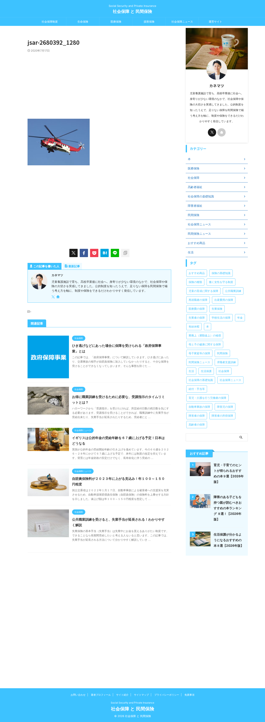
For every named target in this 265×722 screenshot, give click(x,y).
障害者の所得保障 (222, 415)
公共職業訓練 (233, 291)
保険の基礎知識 (221, 273)
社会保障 (223, 371)
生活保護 (206, 371)
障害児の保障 (225, 406)
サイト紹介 (122, 694)
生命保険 (82, 21)
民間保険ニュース (199, 362)
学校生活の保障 (221, 317)
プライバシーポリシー (166, 694)
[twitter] (73, 253)
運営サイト (215, 21)
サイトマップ (141, 694)
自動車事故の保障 (199, 406)
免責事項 (189, 694)
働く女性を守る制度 (221, 282)
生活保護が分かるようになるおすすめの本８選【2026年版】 (229, 540)
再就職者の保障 (198, 299)
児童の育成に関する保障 (203, 291)
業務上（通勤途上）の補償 (205, 335)
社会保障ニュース (182, 21)
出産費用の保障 (223, 299)
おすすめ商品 (197, 273)
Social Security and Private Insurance (132, 702)
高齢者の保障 (197, 424)
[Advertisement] (99, 83)
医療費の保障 (197, 308)
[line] (115, 253)
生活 (191, 371)
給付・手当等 (197, 389)
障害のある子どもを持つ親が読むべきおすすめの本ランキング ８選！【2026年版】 (228, 508)
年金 (240, 317)
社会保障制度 (50, 21)
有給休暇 (194, 326)
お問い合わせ (78, 694)
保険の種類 (195, 282)
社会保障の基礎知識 (201, 380)
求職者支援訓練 (226, 362)
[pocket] (94, 253)
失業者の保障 (197, 317)
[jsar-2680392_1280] (104, 253)
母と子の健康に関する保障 (205, 344)
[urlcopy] (125, 253)
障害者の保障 (197, 415)
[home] (58, 297)
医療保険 (116, 21)
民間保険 (222, 353)
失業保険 (217, 308)
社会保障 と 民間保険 (132, 11)
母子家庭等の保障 (199, 353)
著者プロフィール (101, 694)
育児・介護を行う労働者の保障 (207, 397)
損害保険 (149, 21)
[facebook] (84, 253)
